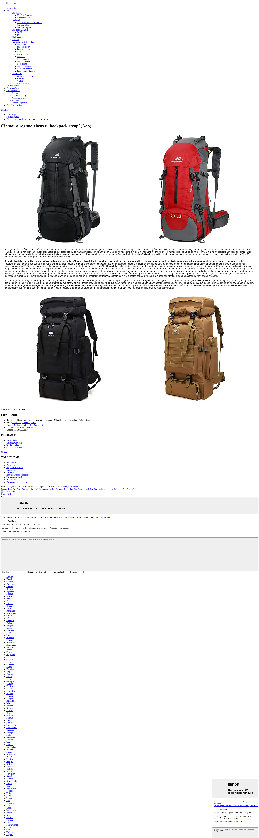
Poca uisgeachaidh (25, 66)
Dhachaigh (11, 8)
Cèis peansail (22, 78)
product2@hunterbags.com (24, 422)
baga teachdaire (23, 47)
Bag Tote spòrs (129, 489)
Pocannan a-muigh (20, 54)
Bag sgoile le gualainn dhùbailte (108, 489)
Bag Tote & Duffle (20, 30)
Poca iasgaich (23, 59)
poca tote (21, 35)
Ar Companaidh (19, 93)
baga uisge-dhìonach (26, 71)
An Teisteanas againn (21, 95)
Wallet (20, 81)
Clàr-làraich (73, 487)
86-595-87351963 (18, 425)
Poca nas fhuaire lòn (64, 489)
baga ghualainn (23, 49)
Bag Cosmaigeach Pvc (83, 489)
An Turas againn (19, 98)
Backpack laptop (24, 25)
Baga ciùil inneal (24, 17)
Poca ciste (21, 44)
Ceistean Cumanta (14, 88)
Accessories (17, 73)
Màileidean (16, 37)
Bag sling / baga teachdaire (23, 42)
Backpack (16, 20)
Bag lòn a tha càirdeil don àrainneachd (38, 489)
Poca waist (21, 52)
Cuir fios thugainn (14, 105)
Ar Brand (16, 100)
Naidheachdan (12, 86)
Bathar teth (62, 487)
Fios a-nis (5, 452)
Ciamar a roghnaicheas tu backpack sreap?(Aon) (27, 119)
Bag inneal (16, 13)
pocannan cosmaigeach (27, 76)
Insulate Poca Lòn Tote (11, 489)
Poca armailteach (24, 69)
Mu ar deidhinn (13, 90)
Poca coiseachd (23, 61)
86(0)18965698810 (35, 425)
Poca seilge (22, 64)
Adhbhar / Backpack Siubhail (29, 22)
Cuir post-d (6, 494)
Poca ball (21, 56)
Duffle (20, 32)
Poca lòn (15, 39)
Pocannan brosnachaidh (22, 83)
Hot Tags (53, 487)
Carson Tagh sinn (19, 103)
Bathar (9, 10)
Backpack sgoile (24, 27)
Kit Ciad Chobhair (25, 15)
